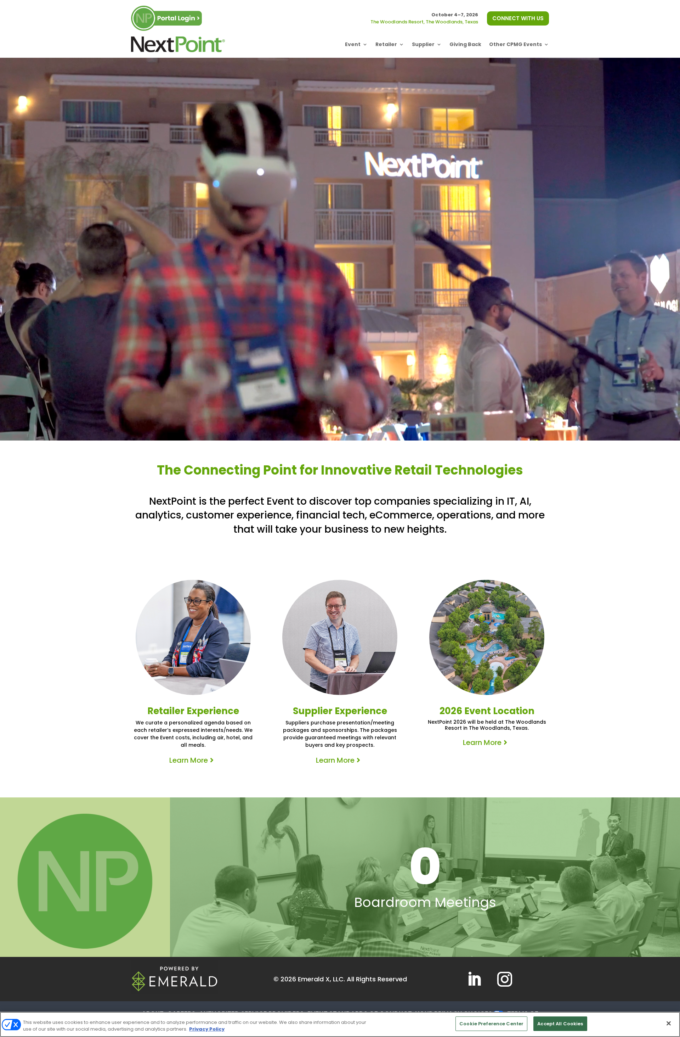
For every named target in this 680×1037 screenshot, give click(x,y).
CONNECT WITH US (518, 18)
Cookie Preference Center (491, 1023)
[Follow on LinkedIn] (474, 979)
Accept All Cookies (560, 1023)
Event (353, 44)
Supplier (423, 44)
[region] (340, 1024)
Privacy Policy (207, 1029)
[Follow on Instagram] (504, 979)
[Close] (668, 1023)
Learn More (188, 760)
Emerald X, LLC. (321, 979)
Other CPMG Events (515, 44)
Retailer (386, 44)
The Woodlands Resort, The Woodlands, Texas (424, 21)
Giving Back (465, 44)
